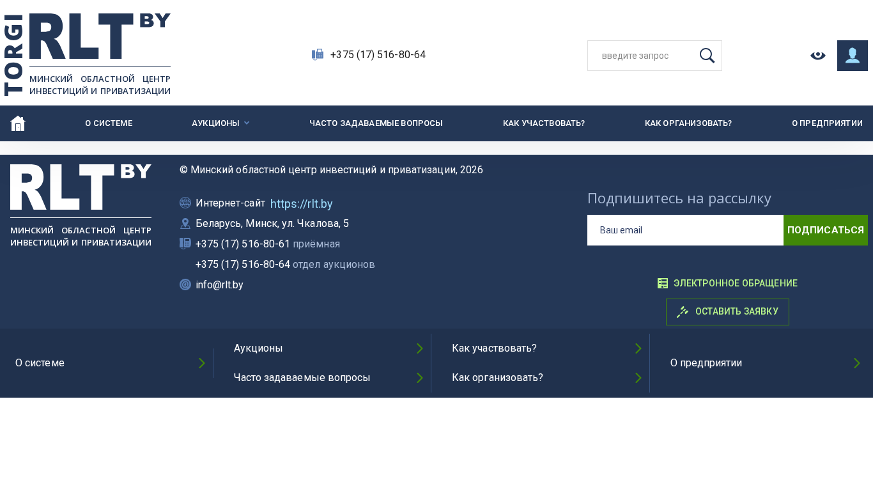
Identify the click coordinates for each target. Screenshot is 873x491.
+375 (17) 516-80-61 (268, 244)
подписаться (826, 230)
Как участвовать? (544, 123)
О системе (108, 123)
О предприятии (827, 123)
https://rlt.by (301, 203)
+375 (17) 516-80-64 (378, 55)
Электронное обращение (736, 283)
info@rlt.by (220, 285)
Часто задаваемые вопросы (376, 123)
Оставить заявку (735, 311)
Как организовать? (688, 123)
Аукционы (216, 123)
